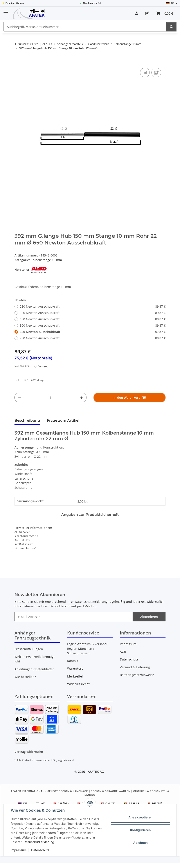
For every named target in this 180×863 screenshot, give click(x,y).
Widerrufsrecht (78, 684)
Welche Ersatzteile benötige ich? (34, 659)
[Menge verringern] (19, 397)
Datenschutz (40, 850)
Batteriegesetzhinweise (137, 675)
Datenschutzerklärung (38, 842)
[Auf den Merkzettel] (156, 72)
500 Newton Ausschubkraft (93, 325)
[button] (136, 13)
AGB (123, 652)
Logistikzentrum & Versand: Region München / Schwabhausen (87, 648)
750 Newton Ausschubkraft (93, 338)
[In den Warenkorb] (18, 61)
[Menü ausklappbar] (6, 9)
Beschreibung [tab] (27, 420)
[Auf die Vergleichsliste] (145, 72)
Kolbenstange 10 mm (46, 260)
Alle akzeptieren (140, 817)
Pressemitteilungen (28, 649)
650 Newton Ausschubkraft (93, 332)
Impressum (19, 850)
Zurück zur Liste (28, 44)
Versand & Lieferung (135, 667)
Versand (43, 366)
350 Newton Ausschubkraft (93, 313)
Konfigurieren (140, 830)
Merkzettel (75, 676)
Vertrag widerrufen (28, 752)
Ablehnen (140, 842)
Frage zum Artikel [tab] (63, 420)
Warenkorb (75, 668)
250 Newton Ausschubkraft (93, 306)
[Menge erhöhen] (81, 397)
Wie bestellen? (25, 677)
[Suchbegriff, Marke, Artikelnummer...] (171, 26)
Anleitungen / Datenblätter (34, 669)
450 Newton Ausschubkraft (93, 319)
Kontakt (72, 661)
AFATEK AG (96, 771)
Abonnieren (149, 617)
